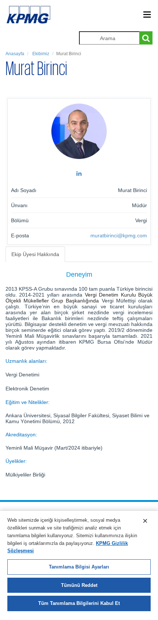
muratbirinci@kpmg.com (118, 235)
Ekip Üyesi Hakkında (35, 254)
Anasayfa (15, 53)
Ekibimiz (40, 53)
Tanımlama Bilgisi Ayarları (79, 567)
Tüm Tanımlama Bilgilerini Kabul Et (79, 603)
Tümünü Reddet (79, 585)
